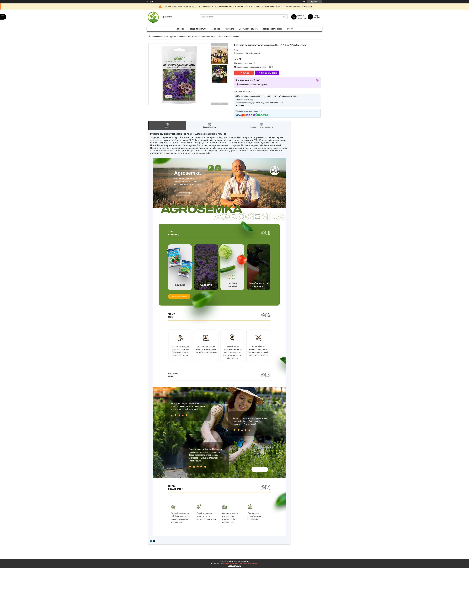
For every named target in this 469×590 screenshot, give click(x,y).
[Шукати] (284, 17)
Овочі (232, 278)
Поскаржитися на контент (230, 563)
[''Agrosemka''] (153, 17)
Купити (246, 73)
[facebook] (151, 542)
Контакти (229, 29)
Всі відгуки (260, 469)
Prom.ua (246, 561)
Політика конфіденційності (249, 563)
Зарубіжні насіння (175, 36)
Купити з (265, 73)
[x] (154, 542)
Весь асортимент (179, 296)
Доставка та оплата (248, 29)
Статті (290, 29)
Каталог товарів (185, 193)
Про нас (216, 29)
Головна (180, 29)
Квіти (186, 36)
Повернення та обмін (272, 29)
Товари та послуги (197, 29)
